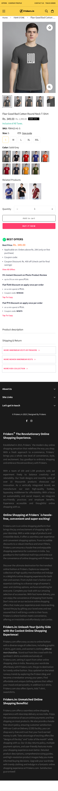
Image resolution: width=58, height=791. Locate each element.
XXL (37, 139)
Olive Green (35, 169)
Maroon (6, 169)
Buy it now (29, 226)
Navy (16, 169)
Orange (45, 156)
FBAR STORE (19, 17)
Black (16, 156)
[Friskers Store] (27, 11)
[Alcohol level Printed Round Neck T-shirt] (35, 191)
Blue (35, 156)
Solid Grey (6, 156)
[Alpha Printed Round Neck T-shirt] (8, 191)
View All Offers (8, 269)
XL (29, 139)
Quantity (6, 208)
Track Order (50, 3)
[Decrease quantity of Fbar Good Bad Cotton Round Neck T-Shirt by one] (17, 209)
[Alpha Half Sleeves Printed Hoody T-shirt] (22, 191)
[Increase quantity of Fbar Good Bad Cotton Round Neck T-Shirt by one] (52, 209)
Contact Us (39, 3)
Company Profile (15, 3)
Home (5, 17)
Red (26, 156)
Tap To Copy (7, 297)
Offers (4, 3)
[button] (52, 11)
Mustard (26, 169)
